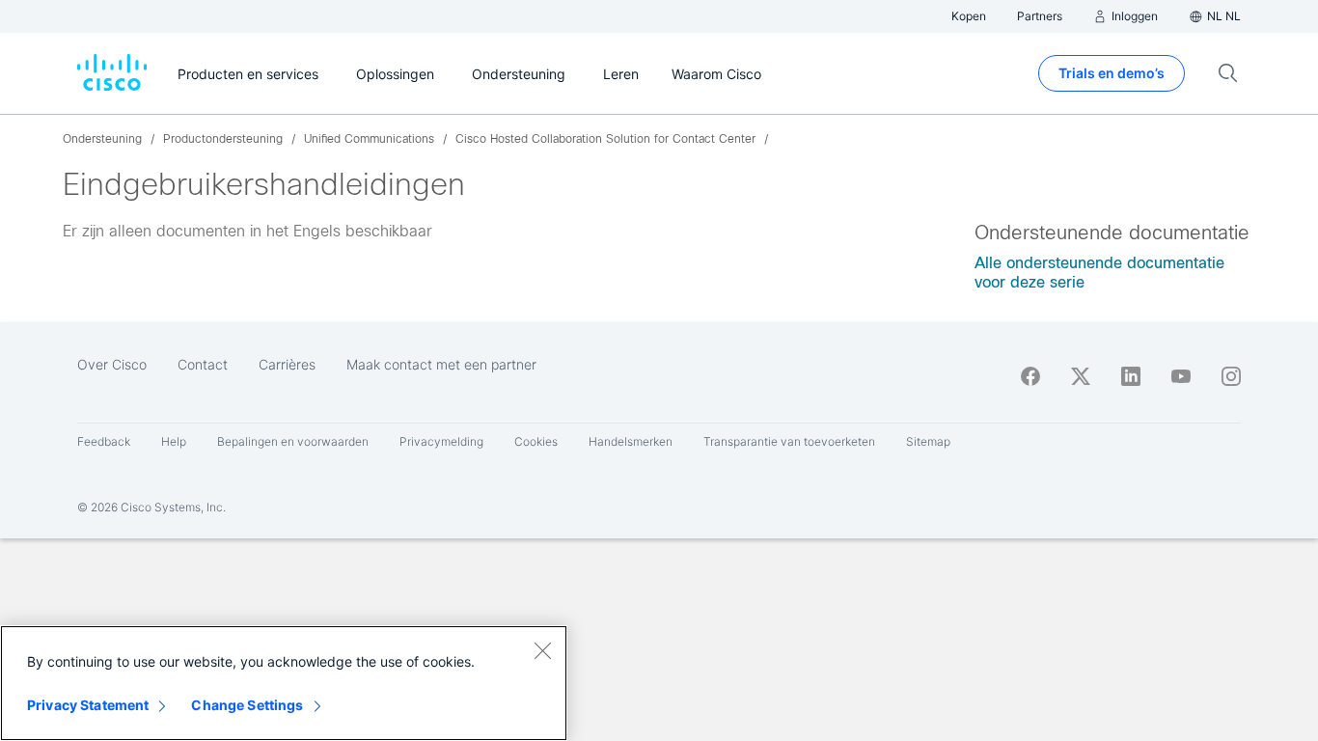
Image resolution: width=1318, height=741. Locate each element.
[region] (283, 683)
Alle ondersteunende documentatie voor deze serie (1099, 272)
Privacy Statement (88, 705)
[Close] (542, 650)
